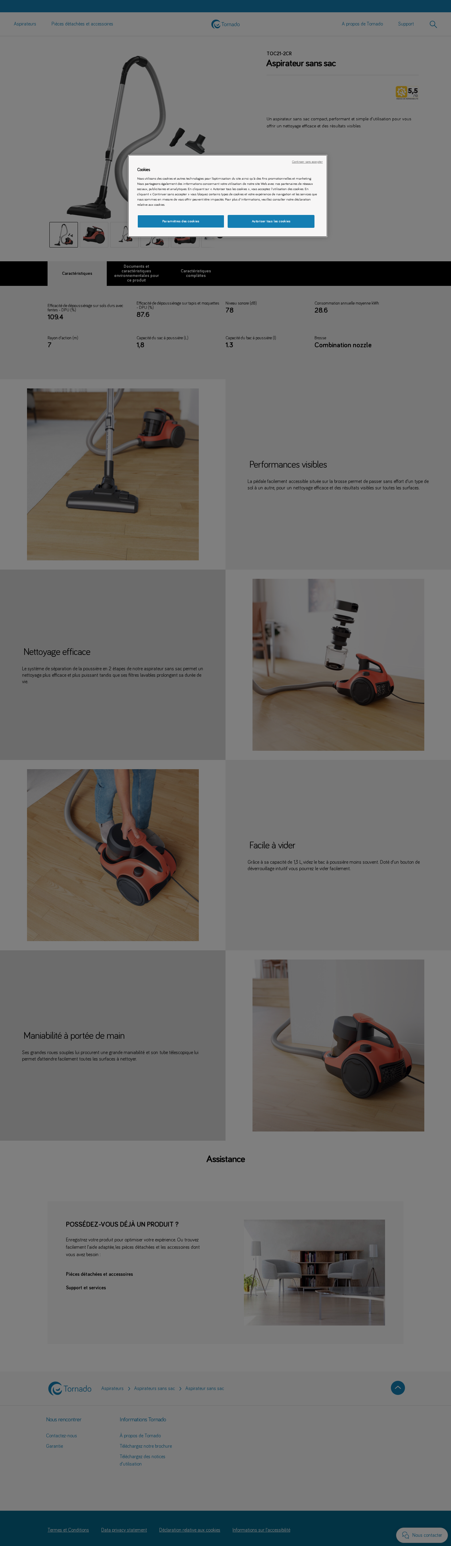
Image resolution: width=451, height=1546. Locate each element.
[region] (227, 196)
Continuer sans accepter (307, 161)
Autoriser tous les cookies (271, 221)
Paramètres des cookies (180, 221)
